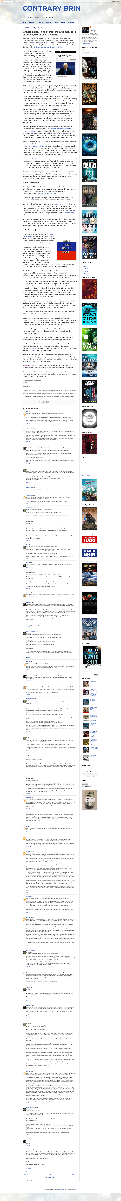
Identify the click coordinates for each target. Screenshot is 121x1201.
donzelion (28, 851)
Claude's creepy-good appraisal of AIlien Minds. (94, 748)
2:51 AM (28, 657)
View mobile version (49, 1177)
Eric (27, 411)
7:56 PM (28, 1017)
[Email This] (42, 402)
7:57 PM (28, 558)
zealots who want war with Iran (62, 101)
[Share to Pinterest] (48, 402)
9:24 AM (28, 831)
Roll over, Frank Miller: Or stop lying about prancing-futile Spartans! (93, 734)
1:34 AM (28, 1134)
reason (28, 661)
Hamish (28, 562)
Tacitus (28, 987)
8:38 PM (28, 598)
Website (31, 22)
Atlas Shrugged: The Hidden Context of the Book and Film (93, 725)
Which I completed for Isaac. (47, 193)
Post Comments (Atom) (34, 1180)
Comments (86, 52)
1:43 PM (28, 1145)
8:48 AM (28, 822)
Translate (93, 776)
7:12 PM (28, 1000)
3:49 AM (28, 669)
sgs (27, 826)
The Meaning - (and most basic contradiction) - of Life (94, 683)
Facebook (49, 22)
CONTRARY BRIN (52, 8)
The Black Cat (29, 495)
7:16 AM (28, 774)
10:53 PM (28, 1168)
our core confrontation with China (34, 146)
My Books (40, 22)
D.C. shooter (32, 350)
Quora (63, 22)
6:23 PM (28, 491)
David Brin (28, 602)
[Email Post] (39, 401)
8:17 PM (28, 567)
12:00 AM (28, 1102)
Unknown (28, 797)
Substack (71, 22)
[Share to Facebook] (47, 402)
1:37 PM (28, 946)
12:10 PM (28, 846)
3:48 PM (28, 423)
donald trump (32, 403)
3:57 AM (28, 680)
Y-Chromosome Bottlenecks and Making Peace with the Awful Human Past (94, 742)
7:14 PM (28, 503)
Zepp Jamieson (30, 836)
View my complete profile (87, 43)
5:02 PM (28, 463)
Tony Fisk (28, 446)
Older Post (74, 1174)
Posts (85, 50)
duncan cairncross (30, 468)
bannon (27, 403)
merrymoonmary (63, 1189)
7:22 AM (28, 793)
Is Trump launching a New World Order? (48, 47)
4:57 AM (28, 731)
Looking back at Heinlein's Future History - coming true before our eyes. (93, 710)
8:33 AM (28, 808)
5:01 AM (28, 750)
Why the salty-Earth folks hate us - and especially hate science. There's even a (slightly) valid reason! (90, 693)
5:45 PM (28, 482)
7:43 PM (28, 540)
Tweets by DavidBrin (86, 475)
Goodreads (85, 271)
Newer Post (25, 1174)
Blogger (74, 1189)
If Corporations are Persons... (94, 756)
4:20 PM (28, 983)
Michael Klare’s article (30, 159)
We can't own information (93, 700)
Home (24, 22)
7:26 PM (28, 517)
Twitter (56, 22)
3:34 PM (28, 966)
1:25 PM (28, 912)
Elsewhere (58, 204)
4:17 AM (28, 694)
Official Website (86, 265)
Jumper (28, 592)
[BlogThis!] (43, 402)
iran (36, 403)
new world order (41, 403)
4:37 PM (28, 441)
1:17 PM (28, 892)
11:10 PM (28, 626)
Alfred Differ (29, 428)
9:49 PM (28, 1067)
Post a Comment (28, 1171)
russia (45, 403)
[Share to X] (45, 402)
